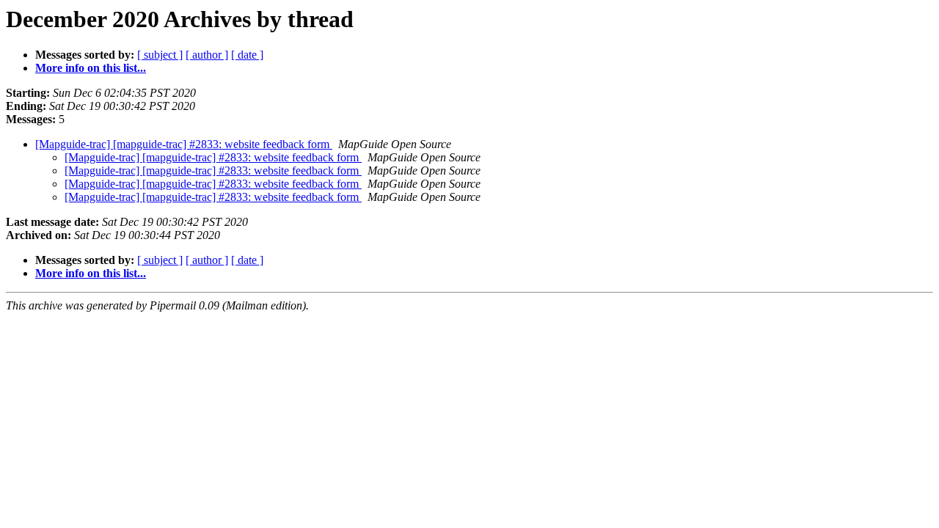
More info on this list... (90, 68)
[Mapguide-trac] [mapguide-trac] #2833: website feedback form (183, 144)
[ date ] (247, 54)
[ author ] (207, 54)
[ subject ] (160, 54)
